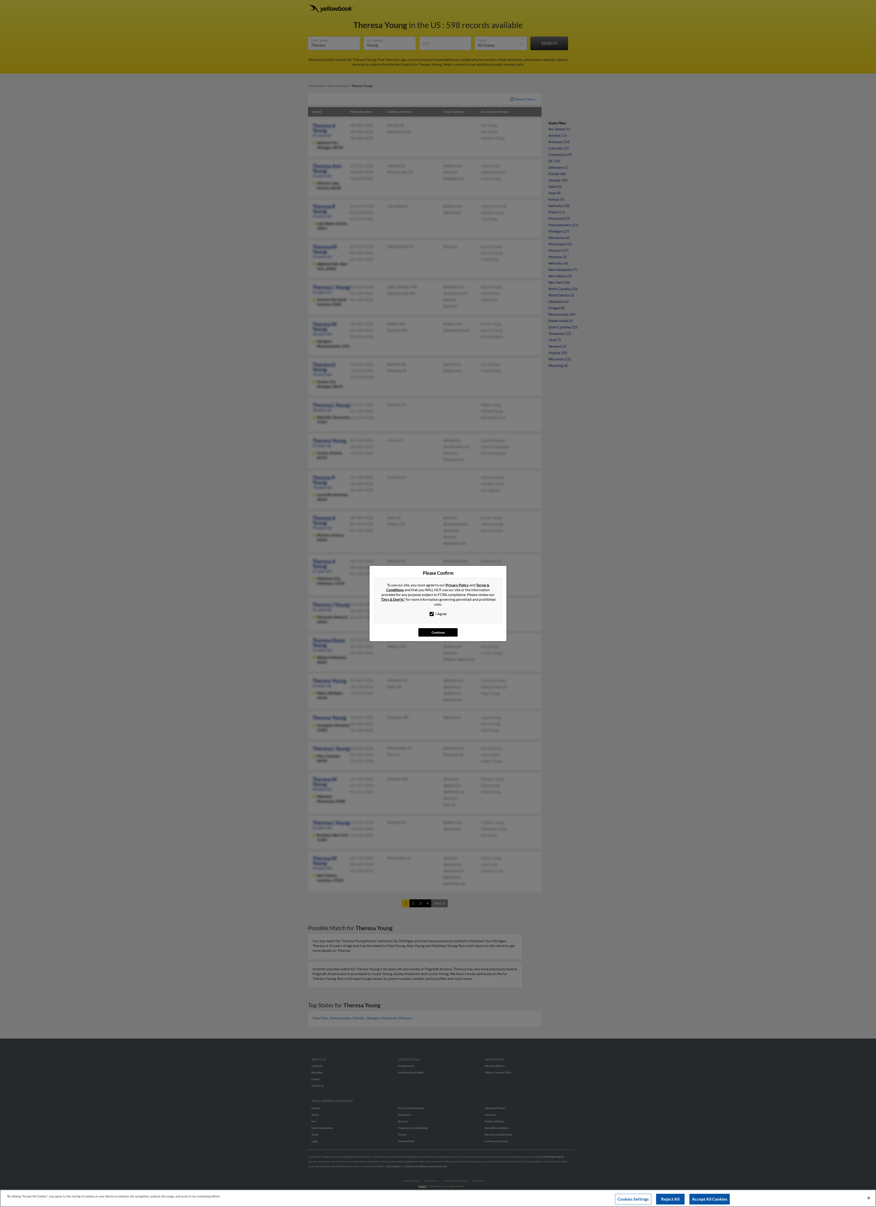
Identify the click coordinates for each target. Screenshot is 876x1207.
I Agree (441, 613)
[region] (438, 1198)
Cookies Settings (633, 1199)
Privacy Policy (457, 585)
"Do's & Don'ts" (393, 599)
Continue (438, 632)
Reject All (670, 1199)
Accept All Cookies (709, 1199)
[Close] (869, 1198)
